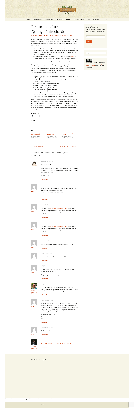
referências (70, 35)
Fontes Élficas (59, 19)
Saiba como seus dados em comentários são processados (44, 399)
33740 (72, 56)
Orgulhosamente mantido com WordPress (36, 405)
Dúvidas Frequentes (79, 19)
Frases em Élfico (49, 19)
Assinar (89, 41)
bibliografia (58, 35)
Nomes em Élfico (38, 19)
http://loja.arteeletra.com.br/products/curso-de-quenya (56, 343)
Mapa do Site (96, 19)
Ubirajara (33, 334)
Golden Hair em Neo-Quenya (68, 147)
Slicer (32, 211)
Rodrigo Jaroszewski (34, 292)
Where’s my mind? (37, 147)
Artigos (28, 19)
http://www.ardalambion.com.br (58, 208)
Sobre (88, 19)
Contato (68, 19)
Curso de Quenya (49, 35)
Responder (45, 179)
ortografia (64, 35)
